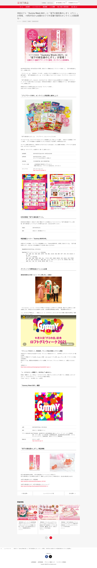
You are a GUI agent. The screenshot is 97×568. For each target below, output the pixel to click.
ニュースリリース (36, 7)
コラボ (29, 21)
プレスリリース (35, 21)
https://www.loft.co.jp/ (36, 440)
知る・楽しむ (74, 7)
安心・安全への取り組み (63, 7)
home (1, 548)
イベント (24, 21)
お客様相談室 (33, 562)
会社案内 (27, 7)
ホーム (21, 7)
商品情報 (45, 7)
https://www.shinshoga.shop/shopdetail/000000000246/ (34, 486)
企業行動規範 (40, 562)
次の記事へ (71, 493)
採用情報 (44, 2)
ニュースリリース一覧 (48, 493)
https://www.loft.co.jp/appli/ (39, 170)
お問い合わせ (50, 2)
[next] (50, 537)
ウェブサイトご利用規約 (61, 562)
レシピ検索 (52, 7)
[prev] (46, 537)
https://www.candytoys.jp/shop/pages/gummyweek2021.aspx (35, 367)
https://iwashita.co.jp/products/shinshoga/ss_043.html (33, 481)
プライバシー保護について (50, 562)
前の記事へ (25, 493)
